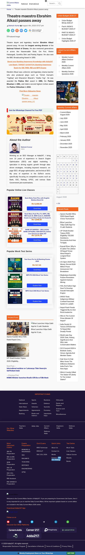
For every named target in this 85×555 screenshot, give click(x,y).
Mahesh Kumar (14, 26)
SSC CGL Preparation (11, 474)
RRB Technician (42, 447)
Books (68, 461)
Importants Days (47, 414)
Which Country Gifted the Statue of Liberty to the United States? (68, 375)
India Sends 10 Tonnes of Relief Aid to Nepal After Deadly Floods (67, 327)
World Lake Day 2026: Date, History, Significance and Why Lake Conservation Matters (68, 340)
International (34, 4)
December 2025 (66, 144)
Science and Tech (60, 410)
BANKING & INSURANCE (26, 450)
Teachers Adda (22, 427)
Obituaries (59, 400)
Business (47, 400)
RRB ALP (40, 451)
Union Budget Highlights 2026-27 (69, 40)
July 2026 (63, 118)
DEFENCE (25, 465)
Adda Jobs (35, 426)
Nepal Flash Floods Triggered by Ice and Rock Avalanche (68, 310)
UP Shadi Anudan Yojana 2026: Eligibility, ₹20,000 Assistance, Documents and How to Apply (68, 237)
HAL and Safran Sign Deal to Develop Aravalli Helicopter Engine (68, 289)
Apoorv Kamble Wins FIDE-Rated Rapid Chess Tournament (68, 216)
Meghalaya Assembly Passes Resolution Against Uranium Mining (68, 278)
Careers (56, 459)
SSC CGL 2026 (42, 454)
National (24, 4)
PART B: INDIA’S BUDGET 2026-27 (68, 34)
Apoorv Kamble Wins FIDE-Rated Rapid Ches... (17, 338)
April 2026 (64, 129)
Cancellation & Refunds (36, 546)
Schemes (35, 407)
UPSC (24, 472)
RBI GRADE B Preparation (11, 483)
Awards (34, 403)
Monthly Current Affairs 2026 (67, 67)
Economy (47, 410)
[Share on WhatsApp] (8, 30)
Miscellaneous (61, 414)
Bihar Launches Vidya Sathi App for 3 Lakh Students (67, 224)
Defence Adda (47, 432)
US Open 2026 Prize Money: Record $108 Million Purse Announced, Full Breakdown (68, 266)
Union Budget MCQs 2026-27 (67, 22)
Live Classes (70, 451)
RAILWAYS (25, 458)
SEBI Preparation (11, 463)
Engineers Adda (60, 427)
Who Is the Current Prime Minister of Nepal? (67, 318)
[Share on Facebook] (21, 30)
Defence (47, 403)
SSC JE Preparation (11, 469)
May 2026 (63, 125)
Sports (34, 400)
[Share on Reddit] (17, 30)
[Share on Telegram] (12, 30)
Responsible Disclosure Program (14, 546)
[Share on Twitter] (25, 30)
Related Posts (13, 317)
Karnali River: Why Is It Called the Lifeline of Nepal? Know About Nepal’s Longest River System (68, 252)
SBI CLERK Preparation (11, 458)
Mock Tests (70, 447)
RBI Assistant (11, 478)
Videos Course (71, 454)
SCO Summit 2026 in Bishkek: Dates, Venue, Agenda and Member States (68, 351)
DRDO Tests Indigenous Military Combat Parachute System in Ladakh (67, 300)
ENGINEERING (27, 468)
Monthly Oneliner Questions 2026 (68, 73)
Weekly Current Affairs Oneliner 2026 (67, 59)
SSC (23, 455)
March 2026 (64, 133)
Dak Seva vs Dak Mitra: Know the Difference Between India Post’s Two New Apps (67, 364)
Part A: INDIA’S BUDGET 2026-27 (68, 28)
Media (54, 454)
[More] (46, 1)
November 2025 (66, 147)
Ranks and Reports (60, 404)
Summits (47, 407)
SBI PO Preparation (11, 452)
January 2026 (65, 140)
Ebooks (69, 458)
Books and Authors (35, 414)
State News (23, 407)
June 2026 (64, 122)
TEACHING (25, 462)
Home (9, 9)
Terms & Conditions (53, 546)
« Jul (58, 203)
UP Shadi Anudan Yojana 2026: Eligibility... (16, 359)
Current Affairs (46, 427)
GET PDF (70, 553)
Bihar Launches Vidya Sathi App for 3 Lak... (41, 330)
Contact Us (55, 451)
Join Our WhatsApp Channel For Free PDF (25, 110)
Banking (22, 413)
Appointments (24, 410)
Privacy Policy (67, 546)
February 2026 (65, 136)
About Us (55, 447)
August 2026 (65, 113)
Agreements (36, 410)
